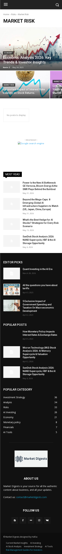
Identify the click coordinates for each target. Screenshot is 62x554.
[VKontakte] (47, 520)
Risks (13, 14)
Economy (8, 53)
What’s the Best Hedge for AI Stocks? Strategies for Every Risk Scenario (41, 223)
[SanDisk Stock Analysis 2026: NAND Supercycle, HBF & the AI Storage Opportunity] (11, 241)
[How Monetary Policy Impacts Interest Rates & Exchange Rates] (11, 336)
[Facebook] (23, 520)
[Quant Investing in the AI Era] (11, 273)
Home (6, 14)
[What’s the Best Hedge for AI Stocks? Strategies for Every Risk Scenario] (11, 224)
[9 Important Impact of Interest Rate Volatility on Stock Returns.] (25, 84)
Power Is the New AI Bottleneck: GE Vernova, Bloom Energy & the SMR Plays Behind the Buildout (40, 186)
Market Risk (9, 85)
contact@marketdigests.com (31, 497)
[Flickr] (31, 520)
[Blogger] (15, 520)
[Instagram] (39, 520)
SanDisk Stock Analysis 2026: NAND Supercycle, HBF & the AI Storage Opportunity (39, 239)
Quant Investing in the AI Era (37, 269)
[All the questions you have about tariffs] (11, 289)
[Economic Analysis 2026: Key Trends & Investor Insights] (31, 48)
